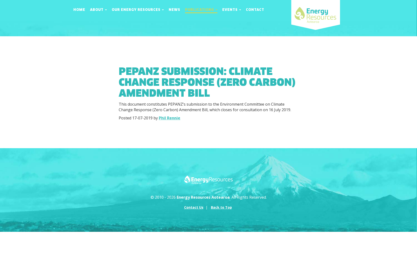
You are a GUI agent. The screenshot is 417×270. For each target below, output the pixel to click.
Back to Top (221, 207)
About (97, 9)
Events (230, 9)
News (174, 9)
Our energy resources (136, 9)
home (79, 9)
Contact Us (193, 207)
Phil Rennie (169, 118)
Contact (255, 9)
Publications (200, 9)
